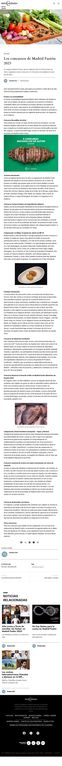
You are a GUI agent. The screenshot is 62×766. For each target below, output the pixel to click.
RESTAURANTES (21, 716)
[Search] (53, 3)
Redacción (13, 552)
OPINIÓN (26, 718)
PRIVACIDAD (49, 753)
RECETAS (35, 718)
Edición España (3, 7)
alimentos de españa (37, 567)
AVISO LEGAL (39, 753)
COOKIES (57, 753)
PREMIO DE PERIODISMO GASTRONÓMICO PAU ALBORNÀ (31, 725)
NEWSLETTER (48, 721)
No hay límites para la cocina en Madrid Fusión (44, 627)
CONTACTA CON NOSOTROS (31, 721)
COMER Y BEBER (49, 716)
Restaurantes (12, 566)
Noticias (6, 54)
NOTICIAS (9, 716)
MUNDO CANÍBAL (35, 716)
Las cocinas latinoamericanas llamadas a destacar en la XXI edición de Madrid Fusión (15, 675)
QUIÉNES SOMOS (12, 721)
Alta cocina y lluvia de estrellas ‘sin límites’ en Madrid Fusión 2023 (13, 629)
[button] (58, 3)
